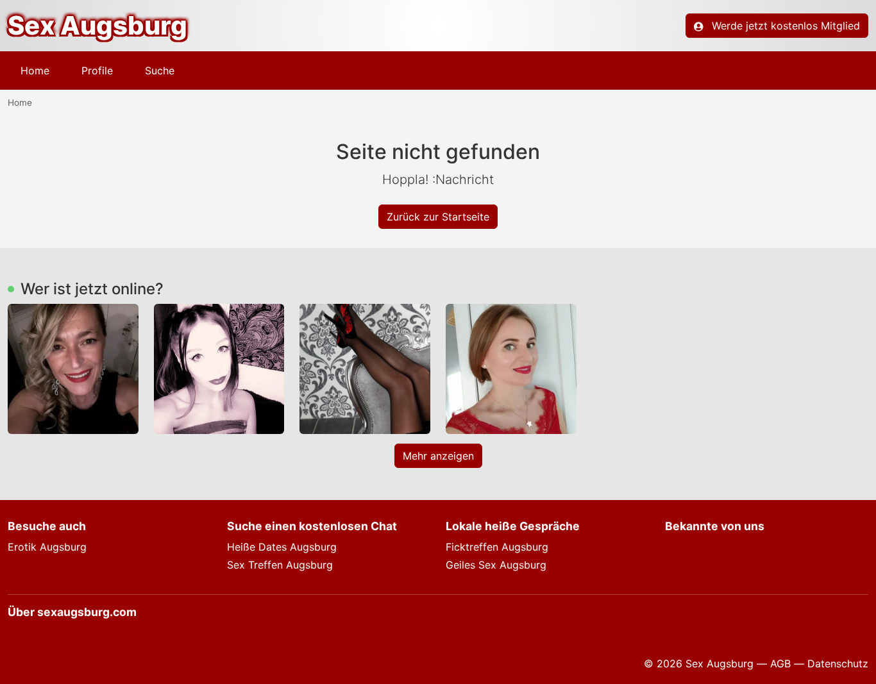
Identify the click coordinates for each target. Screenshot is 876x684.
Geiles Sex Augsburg (496, 564)
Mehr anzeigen (438, 455)
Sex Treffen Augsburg (280, 564)
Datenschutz (837, 663)
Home (35, 70)
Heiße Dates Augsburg (282, 546)
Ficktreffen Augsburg (497, 546)
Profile (97, 70)
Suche (159, 70)
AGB (780, 663)
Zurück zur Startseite (438, 216)
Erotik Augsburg (47, 546)
